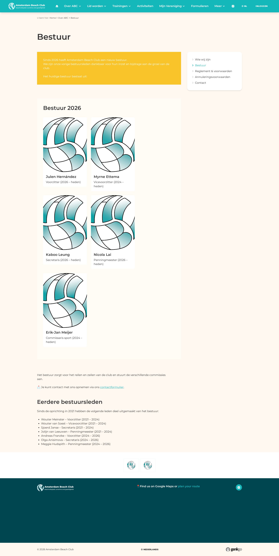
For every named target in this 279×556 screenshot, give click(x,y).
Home (53, 18)
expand (192, 82)
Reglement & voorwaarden (213, 71)
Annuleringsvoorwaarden (212, 76)
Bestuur (75, 18)
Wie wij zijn (203, 59)
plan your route (189, 486)
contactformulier (112, 387)
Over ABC (63, 18)
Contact (200, 82)
